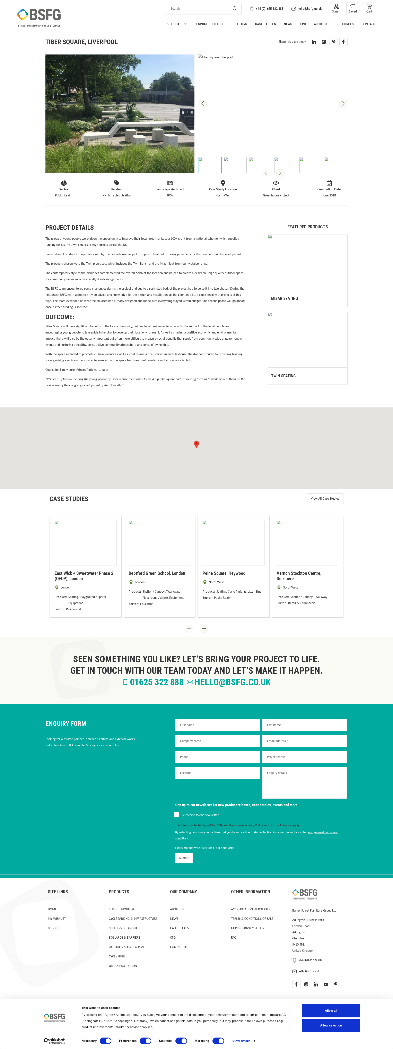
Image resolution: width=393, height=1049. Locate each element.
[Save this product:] (340, 299)
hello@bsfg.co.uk (310, 9)
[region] (273, 113)
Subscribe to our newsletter (200, 815)
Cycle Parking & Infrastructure (133, 919)
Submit (184, 858)
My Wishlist (57, 919)
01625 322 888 (156, 682)
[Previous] (203, 104)
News (174, 919)
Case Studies (179, 928)
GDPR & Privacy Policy (247, 928)
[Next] (343, 104)
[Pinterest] (336, 984)
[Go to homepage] (39, 18)
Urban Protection (123, 966)
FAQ (233, 937)
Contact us (178, 947)
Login (52, 928)
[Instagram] (306, 984)
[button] (196, 444)
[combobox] (197, 9)
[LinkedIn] (316, 984)
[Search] (235, 9)
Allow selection (331, 1025)
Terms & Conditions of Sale (252, 919)
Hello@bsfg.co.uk (232, 682)
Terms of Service (280, 825)
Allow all (331, 1010)
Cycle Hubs (117, 956)
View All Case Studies (325, 498)
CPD (173, 937)
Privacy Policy (254, 825)
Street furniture (122, 909)
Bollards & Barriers (124, 937)
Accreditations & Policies (250, 909)
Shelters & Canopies (124, 928)
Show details (241, 1041)
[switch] (145, 1041)
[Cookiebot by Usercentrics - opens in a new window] (54, 1041)
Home (52, 909)
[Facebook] (296, 984)
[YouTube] (326, 984)
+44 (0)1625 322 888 (269, 9)
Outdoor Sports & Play (127, 947)
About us (177, 909)
